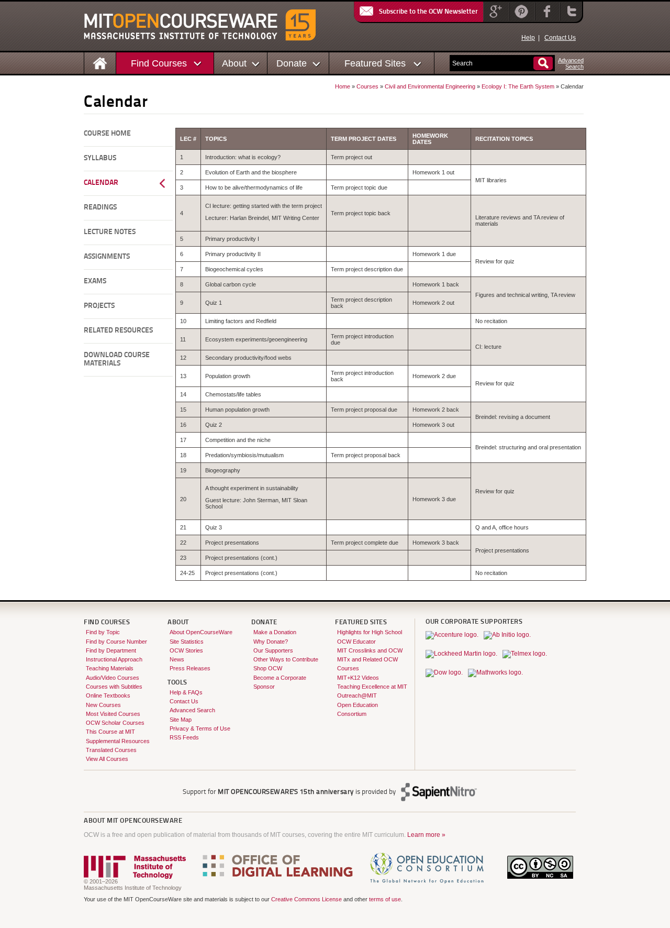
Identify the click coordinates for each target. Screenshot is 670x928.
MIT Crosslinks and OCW (370, 650)
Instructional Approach (114, 659)
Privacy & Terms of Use (200, 728)
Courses (367, 86)
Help (528, 37)
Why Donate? (270, 641)
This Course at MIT (110, 731)
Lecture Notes (110, 232)
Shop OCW (267, 668)
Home (342, 86)
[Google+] (495, 18)
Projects (99, 306)
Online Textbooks (108, 695)
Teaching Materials (109, 668)
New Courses (103, 705)
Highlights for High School (369, 632)
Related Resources (118, 331)
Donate (291, 63)
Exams (95, 281)
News (177, 659)
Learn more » (426, 834)
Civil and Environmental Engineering (430, 86)
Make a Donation (274, 632)
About (234, 63)
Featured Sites (375, 63)
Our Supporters (273, 650)
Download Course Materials (117, 359)
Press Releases (190, 668)
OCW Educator (356, 641)
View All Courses (107, 759)
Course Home (107, 134)
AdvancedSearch (571, 63)
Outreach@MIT (357, 695)
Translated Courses (111, 750)
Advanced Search (192, 710)
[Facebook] (546, 18)
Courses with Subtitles (114, 686)
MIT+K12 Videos (358, 678)
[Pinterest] (521, 18)
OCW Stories (186, 650)
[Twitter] (570, 18)
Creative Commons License (306, 899)
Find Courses (159, 63)
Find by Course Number (116, 641)
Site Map (181, 719)
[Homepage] (100, 62)
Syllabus (100, 158)
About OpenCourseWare (201, 632)
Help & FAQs (186, 692)
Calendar (101, 183)
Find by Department (111, 650)
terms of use (385, 899)
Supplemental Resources (118, 741)
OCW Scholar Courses (115, 723)
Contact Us (560, 37)
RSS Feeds (184, 737)
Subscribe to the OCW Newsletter (428, 11)
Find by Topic (103, 632)
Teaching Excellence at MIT (372, 686)
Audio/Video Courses (112, 678)
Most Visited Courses (113, 714)
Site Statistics (187, 641)
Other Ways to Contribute (285, 659)
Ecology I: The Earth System (518, 86)
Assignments (107, 257)
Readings (100, 208)
